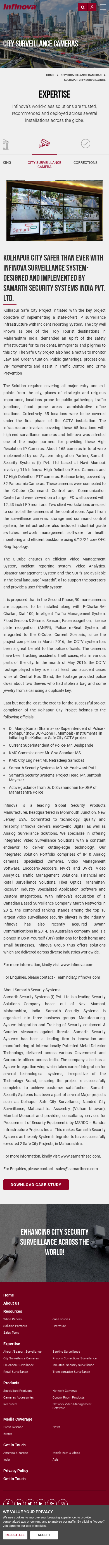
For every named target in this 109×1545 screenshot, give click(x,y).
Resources (12, 1311)
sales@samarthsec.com (77, 1169)
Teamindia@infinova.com (78, 977)
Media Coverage (17, 1419)
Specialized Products (17, 1391)
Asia (55, 1459)
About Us (11, 1303)
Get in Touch (14, 1445)
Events (8, 1434)
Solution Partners (15, 1326)
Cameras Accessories (18, 1397)
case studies (61, 1319)
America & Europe (15, 1453)
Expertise (11, 1343)
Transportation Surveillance (71, 1372)
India (6, 1459)
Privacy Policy (15, 1470)
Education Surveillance (18, 1365)
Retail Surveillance (15, 1372)
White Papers (12, 1319)
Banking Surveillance (66, 1352)
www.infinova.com (77, 964)
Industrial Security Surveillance (73, 1365)
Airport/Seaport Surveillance (22, 1352)
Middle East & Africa (66, 1453)
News (56, 1427)
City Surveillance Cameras (81, 75)
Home (50, 75)
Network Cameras (65, 1391)
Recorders (10, 1404)
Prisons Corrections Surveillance (75, 1358)
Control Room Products (69, 1397)
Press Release (13, 1427)
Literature (59, 1326)
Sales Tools (11, 1333)
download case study (36, 1184)
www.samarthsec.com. (81, 1156)
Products (11, 1383)
